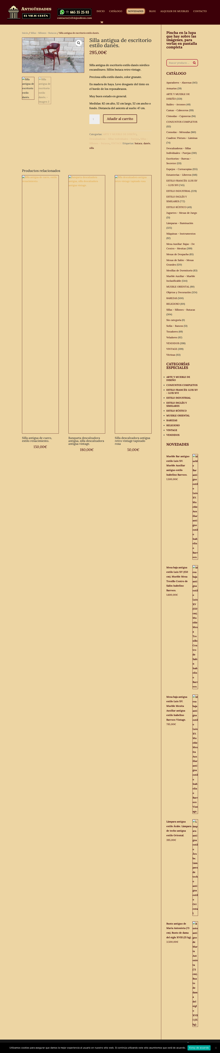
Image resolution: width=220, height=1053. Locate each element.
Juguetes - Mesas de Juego (181, 212)
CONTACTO (200, 11)
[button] (79, 43)
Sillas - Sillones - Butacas (44, 32)
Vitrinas (170, 354)
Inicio (25, 32)
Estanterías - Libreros (178, 174)
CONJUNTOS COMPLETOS (181, 121)
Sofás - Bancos (174, 325)
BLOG (152, 11)
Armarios (171, 88)
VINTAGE (116, 143)
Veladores (171, 337)
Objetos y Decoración (178, 292)
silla (91, 148)
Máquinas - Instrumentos (181, 233)
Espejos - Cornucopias (179, 169)
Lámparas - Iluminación (179, 223)
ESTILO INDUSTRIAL (178, 191)
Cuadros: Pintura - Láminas (181, 138)
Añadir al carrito (120, 118)
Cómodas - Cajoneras (178, 116)
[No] (215, 1048)
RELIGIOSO (173, 303)
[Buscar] (194, 62)
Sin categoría (173, 320)
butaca (138, 143)
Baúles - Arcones (176, 104)
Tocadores (172, 331)
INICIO (101, 11)
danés (147, 143)
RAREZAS (171, 298)
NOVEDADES (135, 11)
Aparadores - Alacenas (179, 82)
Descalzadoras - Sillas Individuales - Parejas (114, 138)
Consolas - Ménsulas (178, 132)
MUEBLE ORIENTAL (177, 286)
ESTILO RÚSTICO (176, 207)
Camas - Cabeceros (177, 110)
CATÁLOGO (115, 11)
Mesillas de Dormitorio (179, 270)
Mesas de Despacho (177, 254)
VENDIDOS (172, 343)
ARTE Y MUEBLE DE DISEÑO (119, 134)
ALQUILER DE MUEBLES (174, 11)
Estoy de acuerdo (199, 1047)
